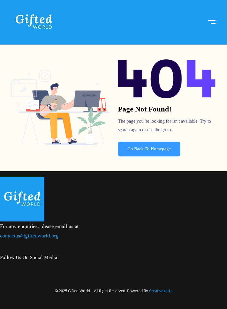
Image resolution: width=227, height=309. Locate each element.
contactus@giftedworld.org (29, 236)
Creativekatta (161, 290)
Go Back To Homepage (149, 148)
